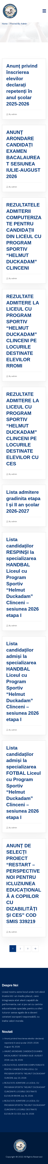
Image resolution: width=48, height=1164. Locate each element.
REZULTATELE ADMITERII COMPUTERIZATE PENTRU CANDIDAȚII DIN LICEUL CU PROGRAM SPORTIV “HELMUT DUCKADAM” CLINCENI (23, 236)
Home (5, 23)
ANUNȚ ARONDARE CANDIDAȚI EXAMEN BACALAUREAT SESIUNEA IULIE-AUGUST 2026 (23, 1055)
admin (14, 114)
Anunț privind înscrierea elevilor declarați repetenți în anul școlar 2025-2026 (21, 85)
